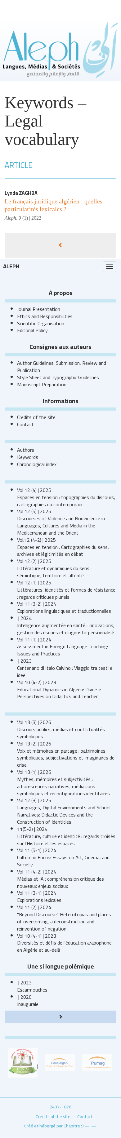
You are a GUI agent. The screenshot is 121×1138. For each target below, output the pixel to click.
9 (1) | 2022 (30, 218)
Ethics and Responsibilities (45, 316)
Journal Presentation (38, 309)
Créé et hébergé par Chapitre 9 (53, 1125)
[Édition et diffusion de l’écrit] (60, 1062)
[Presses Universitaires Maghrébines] (97, 1062)
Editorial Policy (32, 330)
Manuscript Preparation (41, 384)
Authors (25, 450)
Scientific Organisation (40, 323)
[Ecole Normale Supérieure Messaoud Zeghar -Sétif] (23, 1062)
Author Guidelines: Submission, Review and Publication (61, 366)
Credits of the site (36, 417)
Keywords (27, 457)
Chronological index (36, 464)
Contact (25, 424)
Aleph (11, 266)
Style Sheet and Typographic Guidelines (58, 377)
